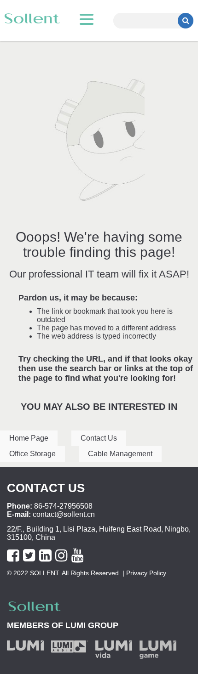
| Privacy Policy (143, 573)
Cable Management (120, 454)
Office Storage (32, 454)
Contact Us (99, 438)
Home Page (28, 438)
